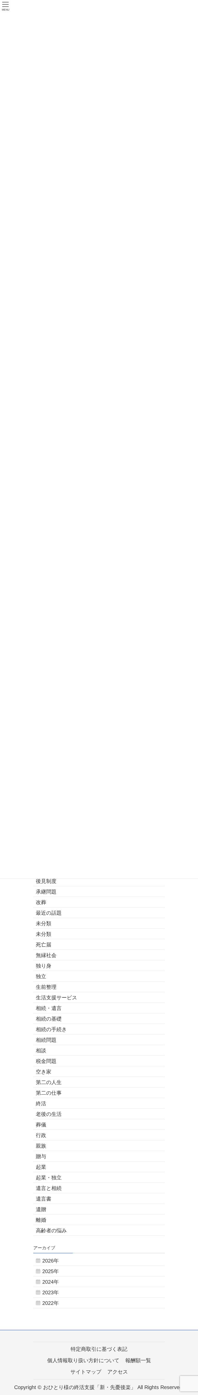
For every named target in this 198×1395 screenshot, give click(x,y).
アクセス (117, 1372)
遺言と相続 (49, 1188)
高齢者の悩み (51, 1230)
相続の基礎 (49, 1019)
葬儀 (41, 1124)
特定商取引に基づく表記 (99, 1349)
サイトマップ (85, 1372)
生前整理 (46, 987)
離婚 (41, 1220)
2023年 (50, 1292)
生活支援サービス (56, 997)
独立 (41, 976)
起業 (41, 1167)
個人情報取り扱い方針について (83, 1360)
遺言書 (43, 1199)
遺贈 (41, 1209)
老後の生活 (49, 1114)
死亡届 (43, 944)
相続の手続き (51, 1029)
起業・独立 (49, 1177)
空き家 (43, 1072)
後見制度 (46, 881)
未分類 (43, 923)
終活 (41, 1103)
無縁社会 (46, 955)
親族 (41, 1146)
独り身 (43, 966)
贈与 (41, 1156)
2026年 (50, 1261)
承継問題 (46, 892)
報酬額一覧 (138, 1360)
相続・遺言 (49, 1008)
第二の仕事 (49, 1093)
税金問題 (46, 1061)
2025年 (50, 1271)
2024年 (50, 1282)
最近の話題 (49, 913)
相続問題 (46, 1040)
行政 (41, 1135)
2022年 (50, 1303)
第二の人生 (49, 1082)
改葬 (41, 902)
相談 (41, 1050)
